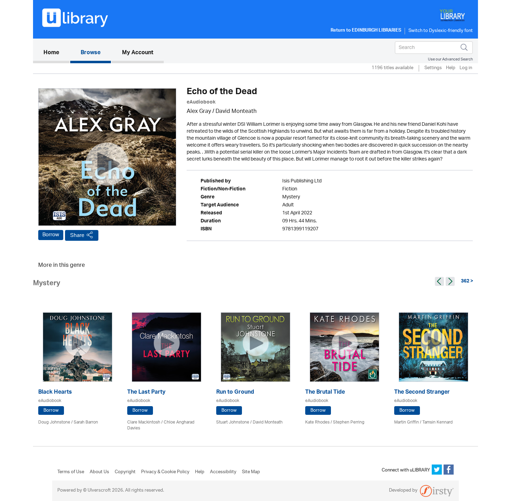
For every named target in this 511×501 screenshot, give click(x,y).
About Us (99, 472)
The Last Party (146, 392)
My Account (137, 53)
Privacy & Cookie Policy (165, 472)
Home (56, 53)
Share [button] (77, 235)
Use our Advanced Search (450, 59)
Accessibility (223, 472)
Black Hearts (55, 392)
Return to (366, 30)
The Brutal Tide (325, 392)
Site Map (251, 472)
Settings (433, 68)
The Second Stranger (422, 392)
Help (450, 68)
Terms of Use (70, 472)
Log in (466, 68)
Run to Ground (235, 392)
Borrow (50, 235)
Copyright (125, 472)
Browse (90, 53)
